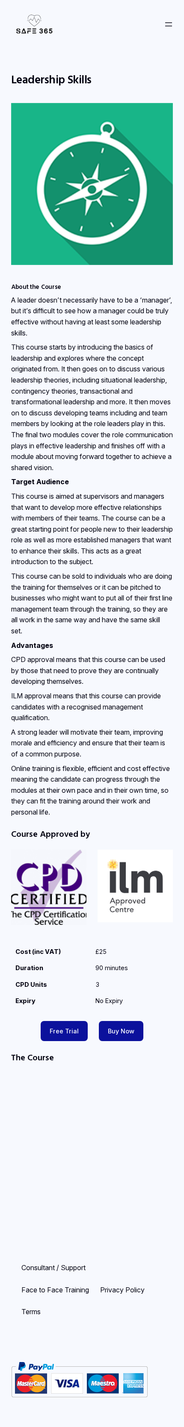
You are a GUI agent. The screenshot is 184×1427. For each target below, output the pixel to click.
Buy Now (121, 1031)
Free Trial (64, 1031)
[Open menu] (168, 24)
